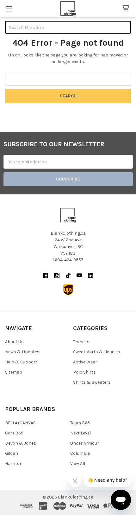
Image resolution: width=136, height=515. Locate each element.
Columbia (80, 453)
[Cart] (127, 8)
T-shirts (81, 341)
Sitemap (13, 372)
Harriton (13, 463)
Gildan (11, 453)
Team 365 (80, 423)
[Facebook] (45, 275)
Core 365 (14, 433)
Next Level (80, 433)
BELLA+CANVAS (20, 423)
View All (77, 463)
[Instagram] (57, 275)
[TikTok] (68, 275)
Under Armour (84, 443)
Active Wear (85, 362)
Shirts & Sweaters (92, 382)
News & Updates (22, 352)
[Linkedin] (91, 275)
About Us (14, 341)
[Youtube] (79, 275)
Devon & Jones (20, 443)
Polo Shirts (84, 372)
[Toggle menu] (8, 8)
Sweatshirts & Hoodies (96, 352)
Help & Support (21, 362)
